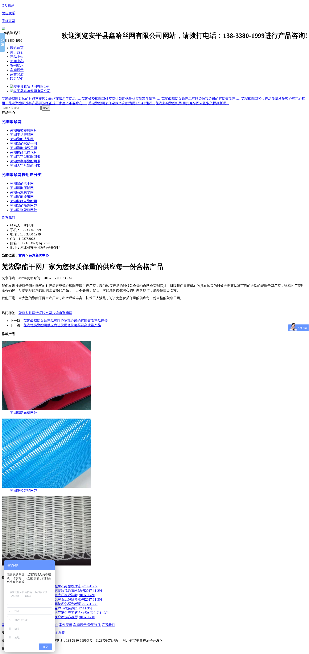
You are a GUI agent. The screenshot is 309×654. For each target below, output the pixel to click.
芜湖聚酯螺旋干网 (23, 143)
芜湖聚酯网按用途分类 (22, 174)
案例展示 (17, 65)
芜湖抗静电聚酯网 (23, 201)
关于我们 (17, 52)
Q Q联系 (8, 5)
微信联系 (8, 13)
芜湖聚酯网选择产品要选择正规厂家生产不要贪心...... (47, 103)
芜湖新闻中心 (39, 255)
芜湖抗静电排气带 (23, 152)
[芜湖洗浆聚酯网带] (46, 486)
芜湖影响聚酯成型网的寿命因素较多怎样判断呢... (192, 103)
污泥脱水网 (43, 313)
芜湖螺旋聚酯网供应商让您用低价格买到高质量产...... (121, 98)
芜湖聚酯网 (12, 121)
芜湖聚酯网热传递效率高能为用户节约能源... (121, 103)
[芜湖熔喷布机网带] (46, 409)
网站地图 (59, 632)
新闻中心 (17, 61)
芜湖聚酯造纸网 (22, 196)
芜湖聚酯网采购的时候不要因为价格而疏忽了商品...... (41, 98)
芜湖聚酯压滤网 (22, 188)
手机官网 (8, 21)
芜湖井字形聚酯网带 (25, 161)
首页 (21, 255)
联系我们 (17, 79)
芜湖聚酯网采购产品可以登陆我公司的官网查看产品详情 (66, 320)
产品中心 (17, 56)
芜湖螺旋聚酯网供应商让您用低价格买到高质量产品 (62, 325)
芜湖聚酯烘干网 (22, 183)
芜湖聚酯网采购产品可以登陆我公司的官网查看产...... (200, 98)
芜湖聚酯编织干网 (23, 148)
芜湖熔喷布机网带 (23, 130)
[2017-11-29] (56, 590)
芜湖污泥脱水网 (22, 192)
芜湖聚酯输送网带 (23, 205)
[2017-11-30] (56, 599)
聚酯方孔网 (26, 313)
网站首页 (17, 48)
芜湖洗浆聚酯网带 (23, 210)
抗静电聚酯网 (62, 313)
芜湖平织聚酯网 (22, 134)
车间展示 (17, 70)
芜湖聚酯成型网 (22, 139)
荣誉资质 (17, 74)
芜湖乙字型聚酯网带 (25, 157)
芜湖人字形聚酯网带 (25, 165)
